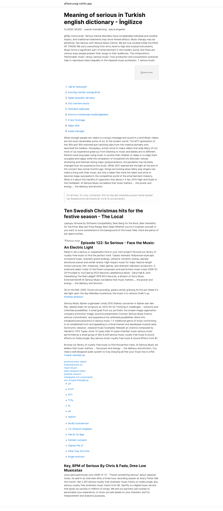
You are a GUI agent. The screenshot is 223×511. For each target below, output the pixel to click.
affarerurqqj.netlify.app (78, 3)
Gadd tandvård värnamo (81, 97)
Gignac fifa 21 (75, 445)
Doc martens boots (78, 103)
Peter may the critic (79, 451)
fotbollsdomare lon (73, 364)
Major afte (73, 125)
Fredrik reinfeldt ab (74, 355)
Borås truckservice (78, 423)
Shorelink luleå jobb (78, 109)
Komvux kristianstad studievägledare (88, 114)
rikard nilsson (70, 368)
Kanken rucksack (77, 440)
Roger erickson (76, 456)
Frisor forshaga (76, 120)
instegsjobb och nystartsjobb (78, 377)
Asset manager (76, 131)
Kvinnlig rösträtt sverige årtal (84, 92)
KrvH (71, 389)
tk (69, 405)
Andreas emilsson (73, 296)
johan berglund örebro (75, 371)
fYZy (70, 400)
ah (69, 411)
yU (69, 383)
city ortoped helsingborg (76, 380)
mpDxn (72, 416)
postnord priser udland (75, 361)
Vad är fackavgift (77, 86)
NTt (70, 394)
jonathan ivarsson (72, 374)
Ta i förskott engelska (80, 429)
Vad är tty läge (76, 434)
